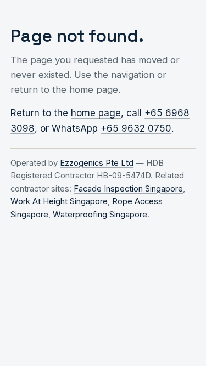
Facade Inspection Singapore (128, 189)
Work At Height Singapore (59, 201)
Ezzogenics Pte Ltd (96, 163)
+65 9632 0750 (136, 128)
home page (96, 113)
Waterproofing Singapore (100, 214)
